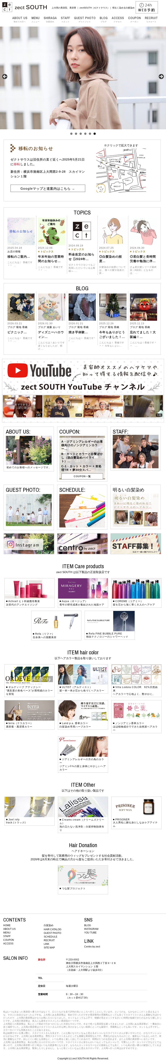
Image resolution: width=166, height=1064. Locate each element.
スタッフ (65, 19)
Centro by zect (92, 946)
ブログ (104, 19)
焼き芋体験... (78, 332)
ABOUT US (9, 929)
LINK (46, 944)
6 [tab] (95, 134)
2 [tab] (76, 134)
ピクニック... (17, 332)
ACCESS (8, 943)
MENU (7, 932)
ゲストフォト (85, 19)
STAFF (7, 936)
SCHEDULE (50, 936)
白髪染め (50, 19)
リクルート (151, 19)
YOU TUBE (90, 932)
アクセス (118, 19)
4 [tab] (85, 134)
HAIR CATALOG (52, 929)
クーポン (134, 19)
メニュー (36, 19)
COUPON (8, 940)
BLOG (87, 925)
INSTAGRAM (91, 929)
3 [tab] (81, 134)
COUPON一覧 (82, 476)
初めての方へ (20, 19)
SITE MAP (49, 947)
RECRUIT (49, 940)
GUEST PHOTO (52, 933)
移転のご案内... (18, 256)
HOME (7, 925)
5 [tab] (90, 134)
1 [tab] (71, 134)
